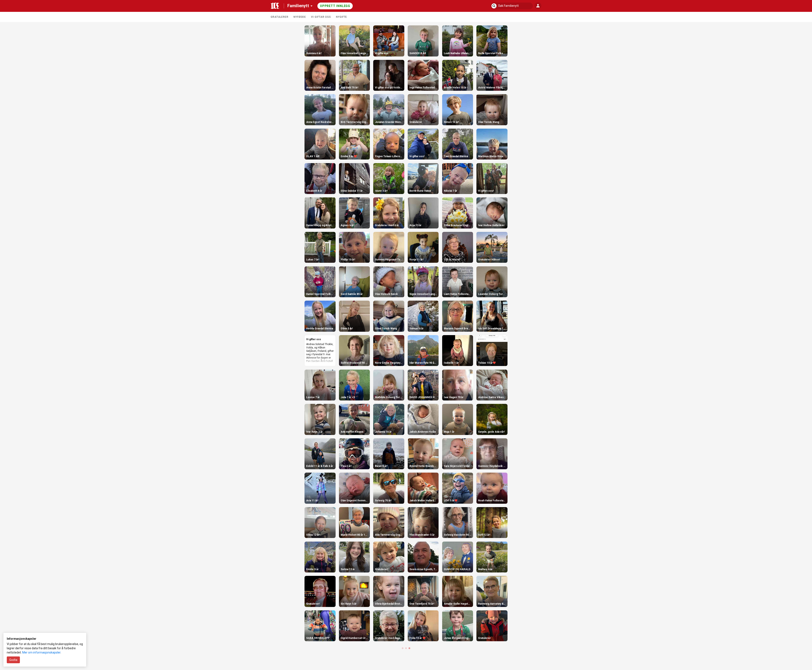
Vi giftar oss (321, 16)
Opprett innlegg (335, 6)
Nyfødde (300, 16)
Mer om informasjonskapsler (41, 652)
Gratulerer (279, 16)
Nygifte (341, 16)
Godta (13, 660)
